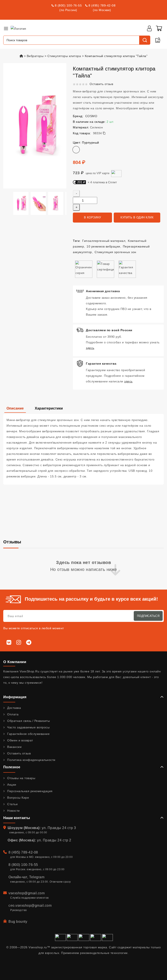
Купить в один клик (137, 217)
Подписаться (148, 616)
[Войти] (149, 28)
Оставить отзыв (101, 84)
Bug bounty (17, 921)
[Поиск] (144, 40)
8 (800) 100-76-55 (68, 5)
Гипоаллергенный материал (103, 241)
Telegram (36, 877)
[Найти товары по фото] (158, 40)
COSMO (91, 116)
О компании (14, 662)
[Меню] (6, 28)
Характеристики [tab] (49, 408)
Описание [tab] (15, 408)
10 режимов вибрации (103, 246)
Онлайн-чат (17, 877)
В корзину (92, 217)
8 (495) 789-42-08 (102, 5)
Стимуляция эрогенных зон (115, 252)
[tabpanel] (83, 449)
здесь (90, 348)
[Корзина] (159, 28)
